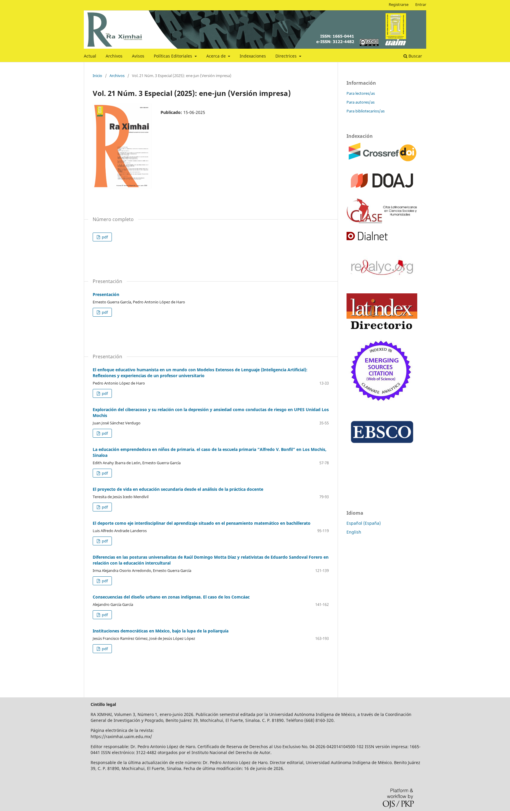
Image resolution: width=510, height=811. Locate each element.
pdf (104, 237)
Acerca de (216, 56)
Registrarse (398, 4)
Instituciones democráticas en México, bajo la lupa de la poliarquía (160, 631)
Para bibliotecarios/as (365, 111)
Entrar (420, 4)
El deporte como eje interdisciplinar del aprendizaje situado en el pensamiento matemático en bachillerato (201, 523)
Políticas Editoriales (173, 56)
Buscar (414, 56)
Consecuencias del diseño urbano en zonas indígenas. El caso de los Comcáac (171, 597)
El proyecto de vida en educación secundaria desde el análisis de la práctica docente (178, 489)
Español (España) (363, 523)
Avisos (138, 56)
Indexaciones (253, 56)
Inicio (97, 75)
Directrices (286, 56)
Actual (90, 56)
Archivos (114, 56)
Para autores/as (360, 102)
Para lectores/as (360, 93)
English (353, 532)
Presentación (106, 294)
